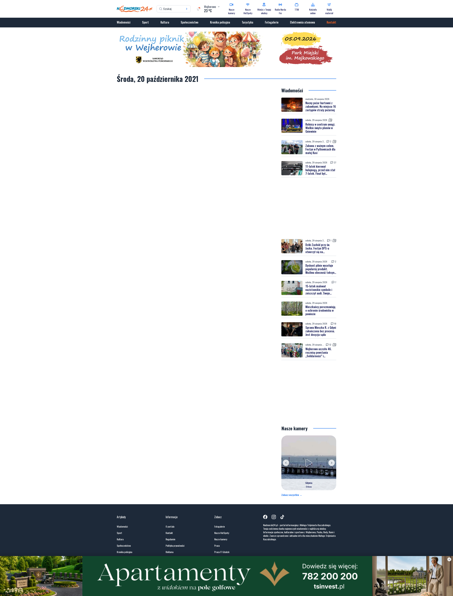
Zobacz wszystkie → (291, 495)
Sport (145, 22)
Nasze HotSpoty (221, 533)
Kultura (164, 22)
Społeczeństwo (189, 22)
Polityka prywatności (175, 545)
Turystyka (247, 22)
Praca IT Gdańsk (221, 552)
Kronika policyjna (220, 22)
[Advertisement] (308, 208)
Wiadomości (123, 22)
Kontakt (331, 22)
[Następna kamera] (331, 463)
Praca (217, 545)
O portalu (170, 526)
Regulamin (170, 539)
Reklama (169, 552)
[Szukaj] (186, 9)
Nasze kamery (220, 539)
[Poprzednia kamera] (286, 463)
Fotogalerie (272, 22)
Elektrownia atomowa (302, 22)
